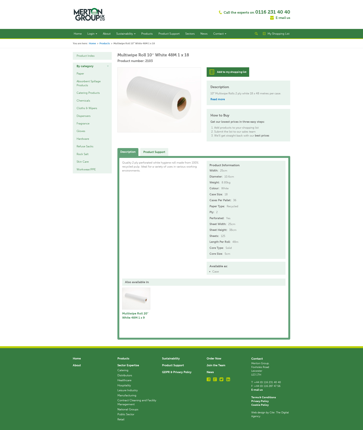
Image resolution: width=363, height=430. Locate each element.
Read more (217, 99)
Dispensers (84, 116)
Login (91, 33)
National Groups (127, 409)
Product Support (169, 33)
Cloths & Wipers (87, 108)
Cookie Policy (260, 405)
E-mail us (283, 18)
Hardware (83, 138)
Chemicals (83, 100)
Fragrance (83, 123)
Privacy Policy (260, 401)
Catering (122, 370)
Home (78, 33)
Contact (218, 33)
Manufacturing (126, 395)
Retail (120, 419)
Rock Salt (82, 154)
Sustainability (125, 33)
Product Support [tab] (154, 152)
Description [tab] (128, 152)
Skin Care (83, 161)
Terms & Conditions (263, 397)
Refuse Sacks (85, 146)
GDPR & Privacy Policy (177, 372)
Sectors (190, 33)
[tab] (92, 66)
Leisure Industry (127, 390)
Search (256, 33)
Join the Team (216, 365)
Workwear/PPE (86, 169)
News (204, 33)
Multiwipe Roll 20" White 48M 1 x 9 (135, 316)
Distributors (124, 375)
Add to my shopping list (231, 72)
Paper (80, 73)
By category (85, 66)
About (107, 33)
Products (147, 33)
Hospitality (124, 385)
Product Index (86, 55)
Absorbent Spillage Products (89, 83)
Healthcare (124, 380)
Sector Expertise (128, 365)
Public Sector (125, 414)
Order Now (214, 358)
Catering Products (88, 93)
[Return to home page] (89, 14)
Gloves (81, 131)
